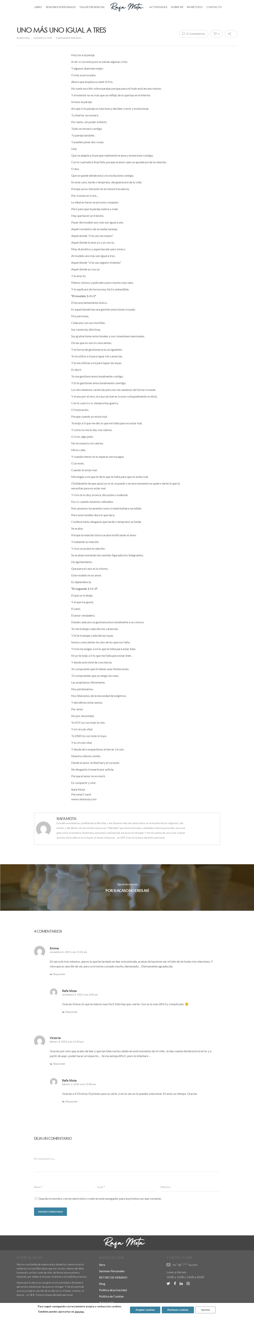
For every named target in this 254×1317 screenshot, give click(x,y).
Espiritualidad (63, 37)
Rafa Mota (25, 37)
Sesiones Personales (60, 7)
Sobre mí (177, 7)
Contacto (214, 7)
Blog (102, 1283)
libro (102, 1264)
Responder (59, 974)
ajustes (79, 1311)
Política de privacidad (113, 1290)
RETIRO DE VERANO (113, 1277)
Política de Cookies (111, 1296)
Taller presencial (92, 7)
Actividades (158, 7)
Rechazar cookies (177, 1310)
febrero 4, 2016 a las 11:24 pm (67, 1041)
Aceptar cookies (145, 1310)
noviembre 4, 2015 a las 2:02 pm (80, 994)
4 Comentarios (195, 33)
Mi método (195, 7)
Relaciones (76, 37)
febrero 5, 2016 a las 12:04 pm (79, 1084)
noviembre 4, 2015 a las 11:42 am (68, 952)
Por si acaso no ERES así (127, 887)
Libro (38, 7)
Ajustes (205, 1310)
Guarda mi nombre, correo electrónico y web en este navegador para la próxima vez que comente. (99, 1198)
